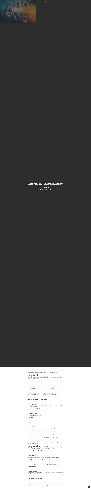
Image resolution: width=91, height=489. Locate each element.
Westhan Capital (41, 189)
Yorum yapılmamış (50, 189)
